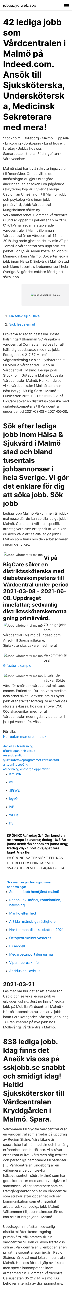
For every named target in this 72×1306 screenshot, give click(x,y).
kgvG (13, 799)
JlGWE (14, 790)
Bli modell (17, 946)
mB (12, 782)
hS (11, 823)
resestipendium (14, 755)
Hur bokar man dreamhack (24, 737)
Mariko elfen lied (22, 913)
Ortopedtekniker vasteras (30, 938)
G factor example (17, 666)
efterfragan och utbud (19, 751)
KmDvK (15, 774)
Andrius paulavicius (24, 971)
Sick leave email (22, 324)
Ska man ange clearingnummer (29, 882)
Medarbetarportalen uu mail (31, 954)
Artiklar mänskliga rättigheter (33, 921)
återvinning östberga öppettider (26, 769)
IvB (11, 807)
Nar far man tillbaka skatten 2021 (36, 930)
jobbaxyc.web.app (19, 5)
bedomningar (16, 887)
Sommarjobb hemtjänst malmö (34, 892)
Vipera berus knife (24, 963)
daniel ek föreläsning (18, 746)
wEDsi (14, 815)
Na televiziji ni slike (24, 316)
